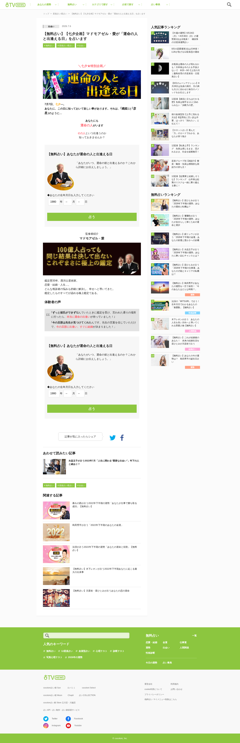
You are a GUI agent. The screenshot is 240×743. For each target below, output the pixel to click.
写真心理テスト (54, 657)
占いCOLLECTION (87, 695)
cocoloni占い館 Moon (52, 695)
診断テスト (118, 651)
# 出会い (81, 45)
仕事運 (183, 642)
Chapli (71, 695)
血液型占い (84, 651)
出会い (51, 26)
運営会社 (148, 684)
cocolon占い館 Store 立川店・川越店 (59, 702)
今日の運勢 (151, 662)
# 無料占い (49, 45)
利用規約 (174, 684)
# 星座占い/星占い (65, 45)
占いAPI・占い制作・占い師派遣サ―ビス (61, 710)
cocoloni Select (89, 688)
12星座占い (67, 651)
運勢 (148, 647)
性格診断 (150, 652)
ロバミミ (71, 688)
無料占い (51, 651)
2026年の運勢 (75, 657)
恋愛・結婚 (151, 642)
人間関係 (184, 647)
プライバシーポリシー (154, 694)
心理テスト (101, 651)
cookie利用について (153, 689)
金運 (165, 642)
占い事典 (167, 662)
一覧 (194, 635)
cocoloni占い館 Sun (52, 688)
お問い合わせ (176, 689)
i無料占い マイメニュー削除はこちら (160, 699)
